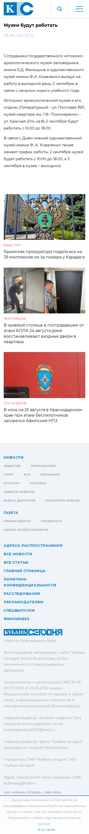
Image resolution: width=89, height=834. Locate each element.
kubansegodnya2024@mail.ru (29, 730)
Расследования (22, 593)
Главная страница (25, 571)
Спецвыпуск (51, 521)
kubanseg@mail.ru (20, 783)
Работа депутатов (19, 500)
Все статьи (16, 562)
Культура (12, 483)
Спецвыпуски (19, 610)
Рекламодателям (24, 602)
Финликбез (16, 619)
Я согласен (46, 830)
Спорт (9, 474)
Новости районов (19, 492)
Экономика (50, 474)
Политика (37, 483)
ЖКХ (27, 474)
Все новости (18, 554)
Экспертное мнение (62, 500)
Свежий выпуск (17, 521)
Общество (12, 466)
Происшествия (43, 466)
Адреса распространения (26, 529)
